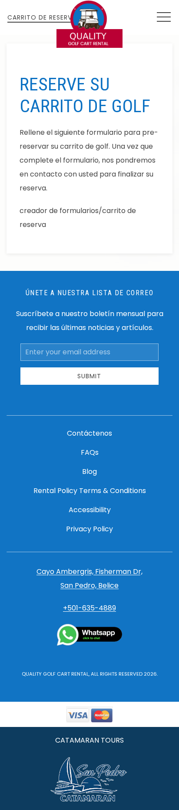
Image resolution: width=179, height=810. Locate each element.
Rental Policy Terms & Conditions (89, 491)
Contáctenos (89, 433)
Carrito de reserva (41, 17)
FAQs (90, 452)
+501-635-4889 (89, 608)
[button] (164, 17)
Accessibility (90, 510)
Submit (89, 376)
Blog (89, 472)
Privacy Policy (89, 529)
